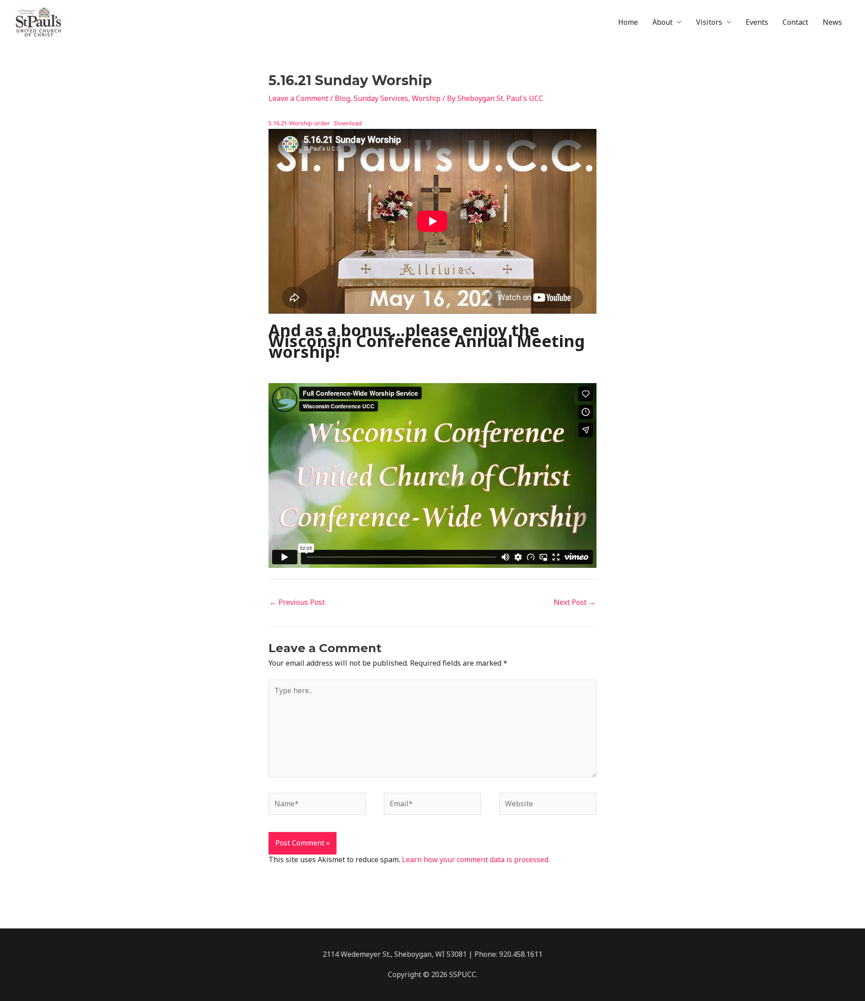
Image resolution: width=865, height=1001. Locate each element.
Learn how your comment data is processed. (476, 859)
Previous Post (297, 602)
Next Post (575, 602)
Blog (342, 98)
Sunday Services (381, 98)
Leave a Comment (298, 98)
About (662, 22)
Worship (426, 98)
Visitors (709, 22)
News (832, 22)
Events (757, 22)
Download (348, 123)
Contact (795, 22)
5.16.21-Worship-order (299, 123)
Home (628, 22)
